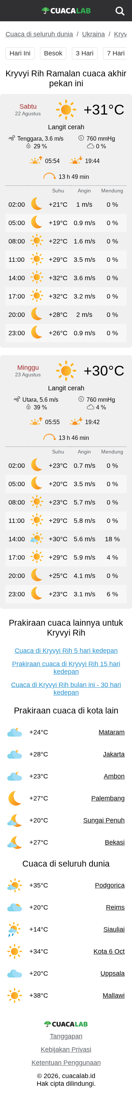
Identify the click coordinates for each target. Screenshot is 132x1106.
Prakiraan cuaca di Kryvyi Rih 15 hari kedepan (66, 667)
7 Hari (116, 53)
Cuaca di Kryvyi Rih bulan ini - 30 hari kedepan (66, 688)
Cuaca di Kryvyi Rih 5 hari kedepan (66, 650)
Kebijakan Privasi (66, 1049)
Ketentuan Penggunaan (66, 1062)
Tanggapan (66, 1036)
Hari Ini (20, 53)
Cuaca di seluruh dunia (39, 34)
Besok (53, 53)
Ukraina (93, 34)
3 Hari (85, 53)
